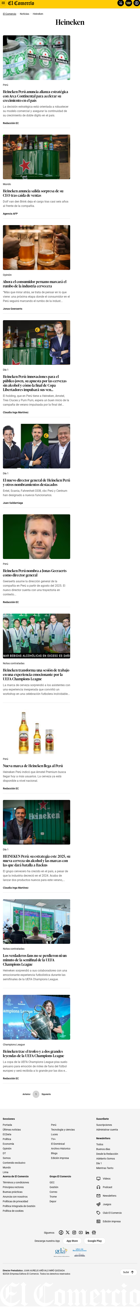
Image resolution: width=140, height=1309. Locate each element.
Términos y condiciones (16, 1182)
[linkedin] (87, 1232)
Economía (8, 1143)
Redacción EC (11, 123)
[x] (67, 1232)
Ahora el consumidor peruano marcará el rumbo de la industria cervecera (34, 284)
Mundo (7, 184)
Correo (53, 1191)
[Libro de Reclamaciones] (80, 1252)
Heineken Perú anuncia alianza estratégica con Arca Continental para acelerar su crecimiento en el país (35, 96)
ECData (7, 1134)
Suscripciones (104, 1124)
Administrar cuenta (107, 1129)
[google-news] (94, 1232)
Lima (5, 1172)
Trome (53, 1196)
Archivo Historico (60, 1148)
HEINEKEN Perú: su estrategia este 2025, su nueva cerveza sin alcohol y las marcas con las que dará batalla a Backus (36, 860)
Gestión (54, 1187)
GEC (52, 1182)
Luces (54, 1134)
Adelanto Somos (105, 1158)
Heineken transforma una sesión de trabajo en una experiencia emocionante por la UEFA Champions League (36, 674)
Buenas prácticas (12, 1191)
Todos (99, 1144)
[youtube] (81, 1232)
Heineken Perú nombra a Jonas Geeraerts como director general (35, 573)
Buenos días (103, 1149)
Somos (7, 1158)
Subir (126, 1272)
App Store (72, 1240)
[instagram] (74, 1232)
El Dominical (58, 1143)
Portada (7, 1124)
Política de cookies (13, 1210)
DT (4, 1153)
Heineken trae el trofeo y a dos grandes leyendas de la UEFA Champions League (33, 1053)
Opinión (7, 274)
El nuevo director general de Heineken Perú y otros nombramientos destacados (36, 482)
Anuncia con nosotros (15, 1196)
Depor (53, 1201)
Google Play (95, 1240)
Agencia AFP (10, 213)
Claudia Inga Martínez (15, 412)
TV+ (53, 1139)
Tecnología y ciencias (63, 1129)
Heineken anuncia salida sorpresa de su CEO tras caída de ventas (33, 193)
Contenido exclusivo (14, 1162)
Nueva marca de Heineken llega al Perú (33, 765)
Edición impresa (60, 1158)
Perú (5, 84)
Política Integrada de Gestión (19, 1206)
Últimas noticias (12, 1129)
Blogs (54, 1153)
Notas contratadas (13, 663)
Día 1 (6, 369)
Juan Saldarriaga (13, 502)
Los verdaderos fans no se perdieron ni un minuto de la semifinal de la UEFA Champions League (35, 960)
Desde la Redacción (107, 1153)
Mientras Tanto (104, 1168)
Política (7, 1139)
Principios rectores (13, 1187)
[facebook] (61, 1232)
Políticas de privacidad (15, 1201)
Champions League (14, 1044)
